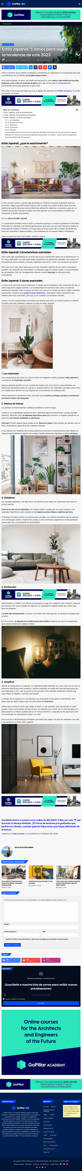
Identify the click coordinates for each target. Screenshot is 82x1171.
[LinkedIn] (31, 67)
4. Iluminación (13, 127)
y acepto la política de (11, 999)
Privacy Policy (44, 1164)
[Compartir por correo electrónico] (55, 67)
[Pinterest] (40, 67)
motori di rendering (49, 1131)
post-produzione (48, 1138)
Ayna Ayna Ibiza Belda (12, 60)
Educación (28, 1164)
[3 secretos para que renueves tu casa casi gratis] (41, 872)
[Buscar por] (79, 4)
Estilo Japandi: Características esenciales (20, 115)
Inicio (5, 28)
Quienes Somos (19, 1164)
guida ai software (48, 1118)
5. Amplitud (12, 130)
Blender (53, 1106)
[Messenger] (50, 67)
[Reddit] (45, 67)
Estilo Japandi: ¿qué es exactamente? (18, 112)
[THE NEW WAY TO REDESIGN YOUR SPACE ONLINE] (41, 14)
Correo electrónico (10, 931)
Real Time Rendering (49, 1142)
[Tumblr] (36, 67)
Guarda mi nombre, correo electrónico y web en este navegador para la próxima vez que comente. (37, 939)
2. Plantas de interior (15, 122)
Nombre (7, 924)
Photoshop (53, 1135)
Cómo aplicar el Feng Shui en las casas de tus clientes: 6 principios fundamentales (12, 883)
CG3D (45, 1114)
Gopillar (52, 1114)
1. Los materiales (14, 120)
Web (43, 931)
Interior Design (48, 1125)
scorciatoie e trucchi (49, 1148)
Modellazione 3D (48, 1128)
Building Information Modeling (49, 1110)
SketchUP (46, 1152)
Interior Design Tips (14, 28)
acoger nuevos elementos (34, 293)
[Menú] (3, 4)
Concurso (36, 1164)
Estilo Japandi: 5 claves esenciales (17, 118)
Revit (45, 1145)
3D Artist (46, 1106)
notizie (45, 1135)
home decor (47, 1121)
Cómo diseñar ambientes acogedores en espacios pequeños (32, 24)
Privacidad (22, 999)
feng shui (49, 701)
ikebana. (74, 433)
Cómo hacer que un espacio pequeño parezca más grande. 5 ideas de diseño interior (68, 883)
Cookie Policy (54, 1164)
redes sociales (18, 834)
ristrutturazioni (53, 1145)
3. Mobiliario (12, 125)
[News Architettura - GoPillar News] (16, 3)
